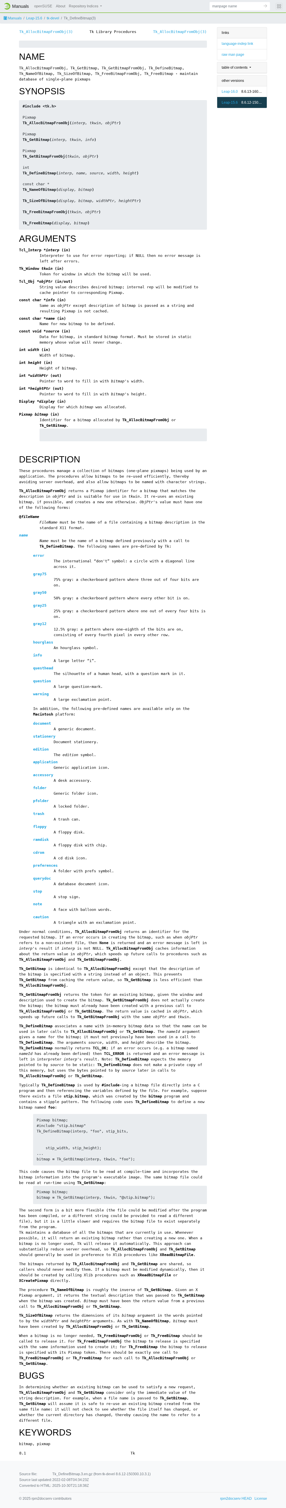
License (260, 1498)
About (60, 6)
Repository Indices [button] (84, 6)
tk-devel (53, 18)
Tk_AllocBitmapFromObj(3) (46, 32)
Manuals (14, 18)
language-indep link (237, 43)
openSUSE (43, 6)
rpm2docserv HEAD (236, 1498)
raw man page (233, 54)
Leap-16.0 (230, 91)
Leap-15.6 (34, 18)
